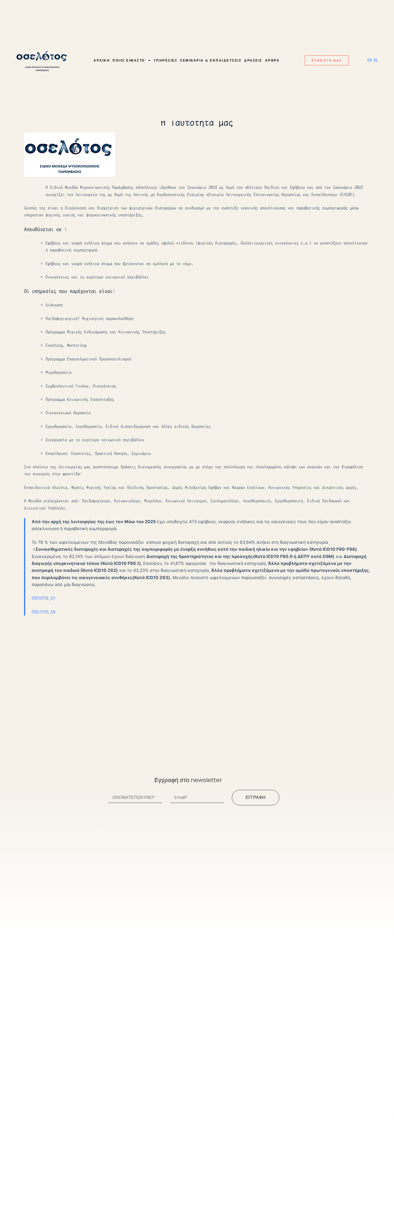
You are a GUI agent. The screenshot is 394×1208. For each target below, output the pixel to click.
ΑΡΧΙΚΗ (102, 60)
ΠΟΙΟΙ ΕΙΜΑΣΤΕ (129, 60)
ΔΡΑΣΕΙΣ (253, 60)
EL (376, 60)
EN (369, 60)
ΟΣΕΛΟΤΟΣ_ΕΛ (43, 598)
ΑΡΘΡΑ (272, 60)
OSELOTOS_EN (43, 611)
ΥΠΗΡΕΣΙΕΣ (166, 60)
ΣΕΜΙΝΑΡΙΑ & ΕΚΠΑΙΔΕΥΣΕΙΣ (210, 60)
